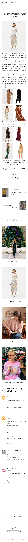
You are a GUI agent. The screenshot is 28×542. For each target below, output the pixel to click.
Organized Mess (9, 2)
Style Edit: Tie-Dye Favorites (14, 382)
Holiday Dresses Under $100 (14, 302)
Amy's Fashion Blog (12, 469)
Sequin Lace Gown (7, 162)
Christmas (17, 79)
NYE (22, 79)
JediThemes (23, 539)
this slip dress (5, 73)
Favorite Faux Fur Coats (14, 261)
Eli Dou (9, 416)
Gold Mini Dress (14, 164)
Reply (8, 410)
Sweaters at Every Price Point (14, 342)
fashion (9, 11)
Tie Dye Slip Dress (16, 124)
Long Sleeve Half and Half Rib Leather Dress (14, 160)
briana (9, 396)
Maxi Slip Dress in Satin (18, 162)
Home (14, 537)
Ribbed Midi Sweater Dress (9, 122)
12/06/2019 (9, 398)
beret (3, 68)
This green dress (22, 77)
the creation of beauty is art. (14, 450)
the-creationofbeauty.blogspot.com (15, 459)
